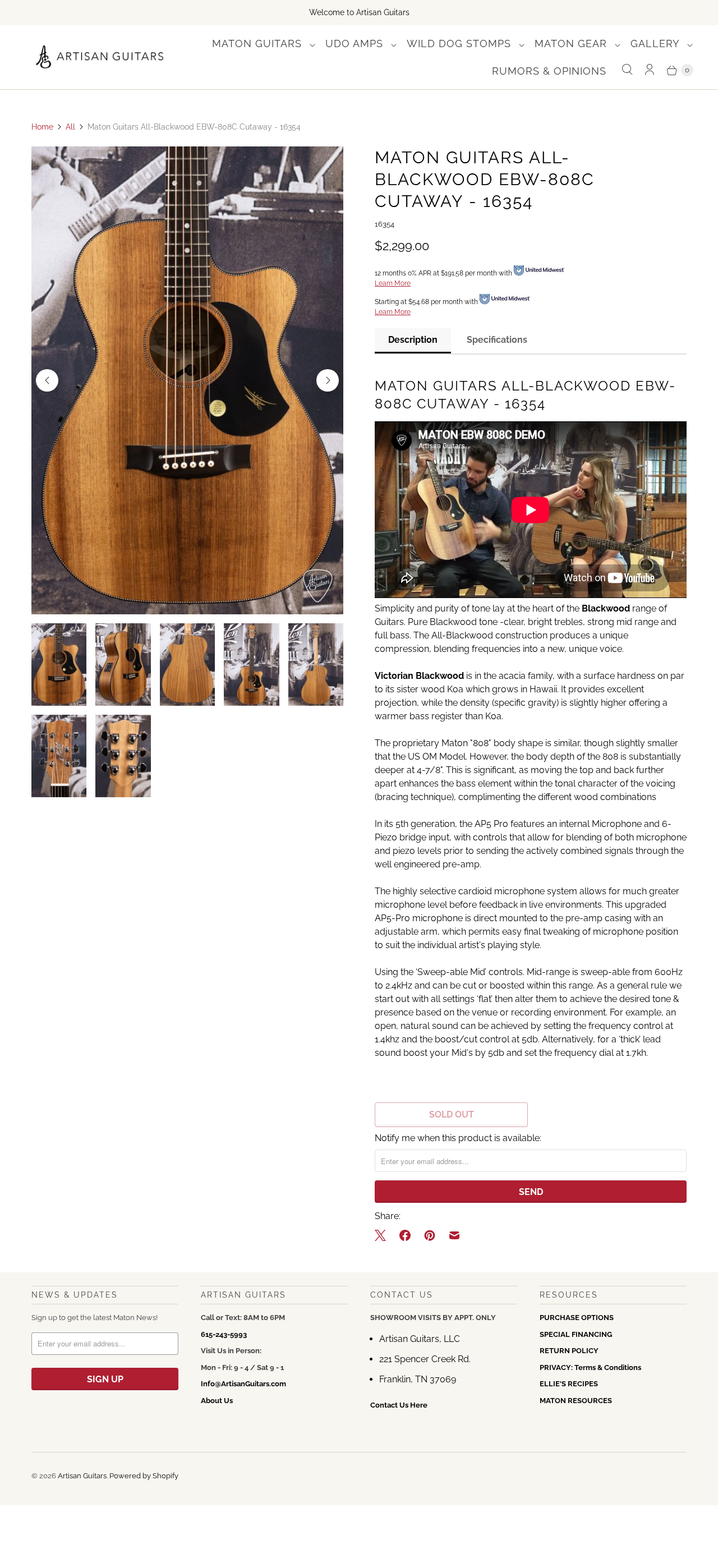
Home (42, 126)
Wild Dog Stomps (460, 43)
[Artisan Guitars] (100, 57)
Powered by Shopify (143, 1476)
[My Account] (649, 70)
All (70, 126)
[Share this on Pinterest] (429, 1235)
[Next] (327, 380)
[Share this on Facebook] (405, 1235)
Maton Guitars (258, 43)
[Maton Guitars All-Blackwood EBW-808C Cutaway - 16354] (187, 380)
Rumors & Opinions (549, 71)
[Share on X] (384, 1235)
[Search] (627, 70)
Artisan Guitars (82, 1476)
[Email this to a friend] (454, 1235)
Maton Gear (572, 43)
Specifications (497, 339)
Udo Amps (355, 43)
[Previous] (47, 380)
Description (413, 339)
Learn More (393, 283)
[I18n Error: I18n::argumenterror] (58, 664)
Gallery (656, 43)
